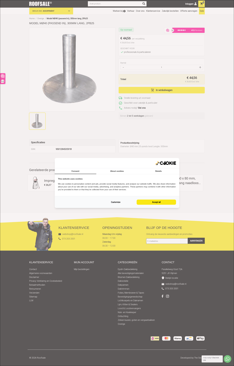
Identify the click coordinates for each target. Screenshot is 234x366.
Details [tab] (158, 171)
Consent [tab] (75, 171)
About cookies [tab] (117, 171)
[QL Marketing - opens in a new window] (166, 163)
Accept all (156, 202)
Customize (115, 202)
